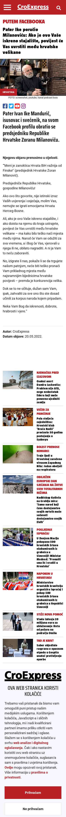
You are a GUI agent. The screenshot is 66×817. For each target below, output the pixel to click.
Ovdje (9, 767)
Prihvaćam (33, 793)
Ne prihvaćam (33, 809)
